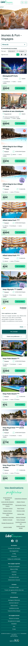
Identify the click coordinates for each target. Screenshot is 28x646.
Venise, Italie (20, 514)
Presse (14, 629)
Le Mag (14, 553)
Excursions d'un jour (14, 577)
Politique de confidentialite (14, 559)
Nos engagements (14, 551)
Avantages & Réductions (14, 600)
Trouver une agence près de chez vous (14, 590)
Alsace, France (21, 502)
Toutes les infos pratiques (14, 611)
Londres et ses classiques (13, 111)
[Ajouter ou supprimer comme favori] (24, 60)
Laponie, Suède (7, 527)
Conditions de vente (14, 608)
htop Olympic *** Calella (12, 289)
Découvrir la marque (14, 618)
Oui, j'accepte (14, 331)
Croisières (14, 572)
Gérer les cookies (14, 636)
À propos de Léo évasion (14, 548)
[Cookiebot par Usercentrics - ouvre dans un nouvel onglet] (20, 308)
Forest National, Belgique (7, 498)
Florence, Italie (21, 511)
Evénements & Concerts (14, 580)
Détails (21, 327)
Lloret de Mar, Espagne (7, 502)
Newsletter (14, 623)
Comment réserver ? (14, 603)
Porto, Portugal (21, 520)
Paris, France (20, 508)
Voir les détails (20, 88)
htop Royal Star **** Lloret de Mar (13, 428)
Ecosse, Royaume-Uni (8, 523)
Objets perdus (14, 605)
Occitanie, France (7, 508)
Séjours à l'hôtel (14, 569)
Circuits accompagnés (14, 566)
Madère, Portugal (7, 520)
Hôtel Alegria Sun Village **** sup (13, 147)
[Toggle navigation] (26, 2)
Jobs (14, 626)
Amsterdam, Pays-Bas (7, 517)
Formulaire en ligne (14, 587)
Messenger (14, 592)
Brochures (14, 556)
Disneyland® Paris (10, 76)
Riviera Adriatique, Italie (8, 514)
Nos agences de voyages (14, 621)
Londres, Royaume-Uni (20, 523)
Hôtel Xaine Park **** (11, 220)
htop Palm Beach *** (11, 358)
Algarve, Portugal (20, 517)
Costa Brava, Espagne (21, 498)
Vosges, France (7, 511)
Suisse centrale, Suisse (20, 527)
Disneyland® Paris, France (7, 505)
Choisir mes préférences (13, 336)
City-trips (14, 574)
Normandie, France (20, 505)
